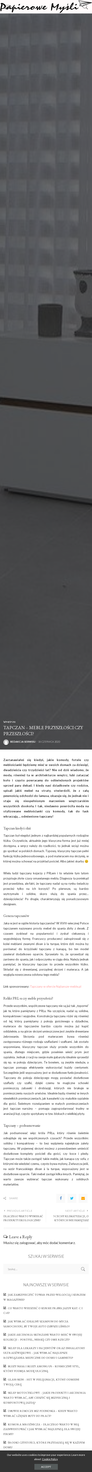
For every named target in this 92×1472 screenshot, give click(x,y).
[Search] (84, 6)
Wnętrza (9, 721)
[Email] (83, 1198)
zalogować (27, 1243)
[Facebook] (60, 1198)
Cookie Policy (50, 1459)
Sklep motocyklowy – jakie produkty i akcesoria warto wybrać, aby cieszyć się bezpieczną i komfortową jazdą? (44, 1397)
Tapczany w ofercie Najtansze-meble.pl (55, 986)
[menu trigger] (9, 6)
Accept (46, 1466)
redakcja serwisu (23, 741)
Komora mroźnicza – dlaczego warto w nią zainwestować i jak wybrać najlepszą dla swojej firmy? (41, 1429)
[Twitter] (71, 1198)
